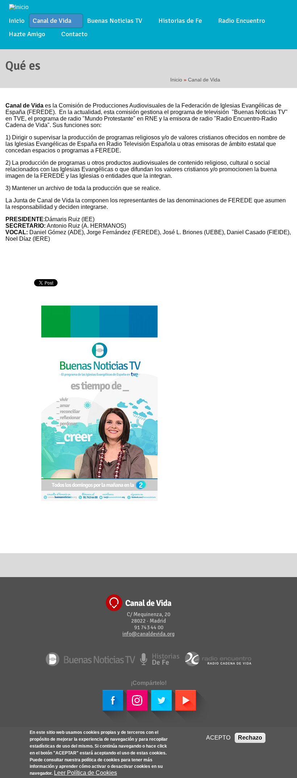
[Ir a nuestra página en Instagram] (132, 706)
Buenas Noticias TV (113, 21)
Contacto (74, 34)
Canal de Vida (50, 21)
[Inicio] (19, 7)
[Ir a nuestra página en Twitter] (156, 706)
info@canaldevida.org (148, 634)
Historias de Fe (178, 21)
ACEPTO (218, 738)
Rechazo (250, 738)
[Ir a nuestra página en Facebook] (107, 706)
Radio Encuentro (241, 21)
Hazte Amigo (25, 34)
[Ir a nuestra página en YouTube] (185, 706)
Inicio (17, 21)
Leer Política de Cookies (85, 773)
